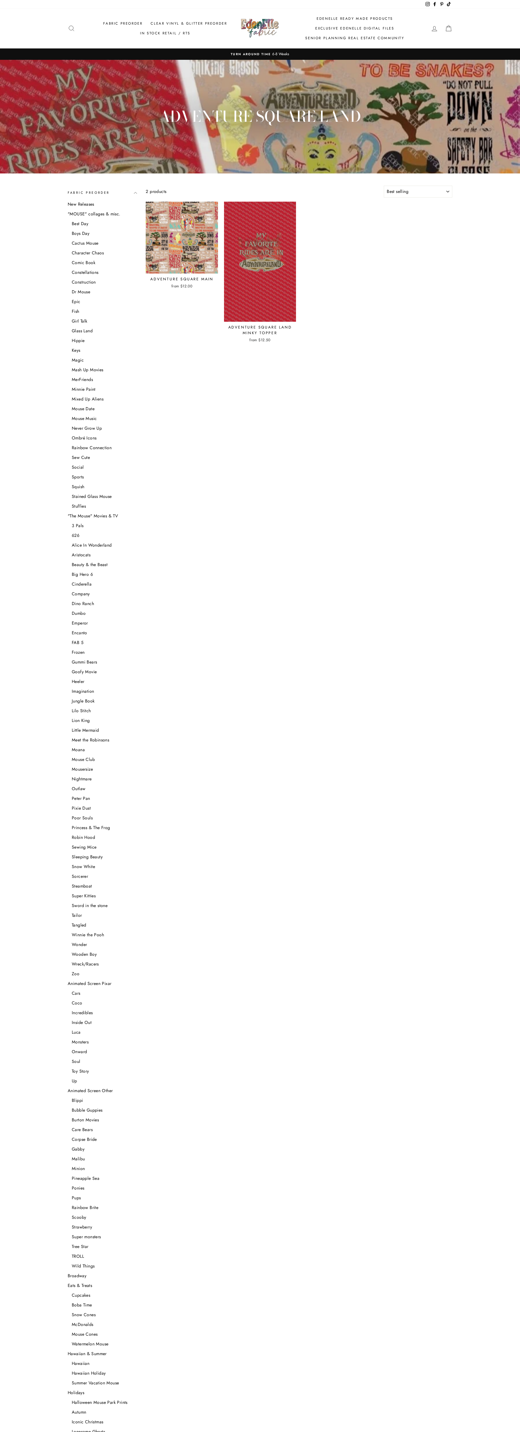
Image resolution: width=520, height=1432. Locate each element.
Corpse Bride (84, 1139)
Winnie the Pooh (88, 935)
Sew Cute (81, 457)
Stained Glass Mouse (92, 496)
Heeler (78, 681)
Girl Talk (79, 321)
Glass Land (82, 331)
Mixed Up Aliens (87, 399)
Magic (78, 360)
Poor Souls (82, 818)
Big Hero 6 (82, 574)
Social (78, 467)
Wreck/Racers (85, 964)
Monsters (80, 1042)
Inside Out (82, 1022)
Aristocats (81, 555)
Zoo (75, 974)
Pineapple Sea (85, 1178)
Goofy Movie (84, 672)
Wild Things (83, 1266)
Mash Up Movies (87, 370)
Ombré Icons (84, 438)
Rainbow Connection (92, 448)
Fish (75, 311)
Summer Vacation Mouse (95, 1383)
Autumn (79, 1412)
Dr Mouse (81, 292)
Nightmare (82, 779)
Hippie (78, 340)
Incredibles (82, 1013)
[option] (260, 54)
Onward (79, 1052)
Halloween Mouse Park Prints (100, 1402)
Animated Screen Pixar (89, 983)
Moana (78, 750)
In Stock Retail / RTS (165, 33)
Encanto (79, 633)
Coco (77, 1003)
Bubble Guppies (87, 1110)
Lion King (81, 720)
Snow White (83, 866)
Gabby (78, 1149)
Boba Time (82, 1305)
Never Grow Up (87, 428)
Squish (78, 487)
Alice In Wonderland (92, 545)
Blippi (77, 1100)
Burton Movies (85, 1120)
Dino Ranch (83, 603)
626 (75, 535)
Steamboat (82, 886)
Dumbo (79, 613)
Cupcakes (81, 1295)
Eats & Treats (80, 1285)
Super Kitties (84, 896)
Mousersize (82, 769)
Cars (76, 993)
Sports (78, 477)
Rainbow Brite (85, 1207)
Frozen (78, 652)
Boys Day (80, 233)
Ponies (78, 1188)
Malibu (78, 1159)
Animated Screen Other (90, 1091)
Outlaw (78, 789)
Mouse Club (83, 759)
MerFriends (82, 379)
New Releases (81, 204)
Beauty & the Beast (90, 564)
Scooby (79, 1217)
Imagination (83, 691)
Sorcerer (80, 876)
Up (74, 1081)
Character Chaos (88, 253)
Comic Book (83, 263)
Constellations (85, 272)
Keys (76, 350)
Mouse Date (83, 409)
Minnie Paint (84, 389)
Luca (76, 1032)
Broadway (77, 1276)
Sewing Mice (84, 847)
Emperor (80, 623)
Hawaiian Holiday (89, 1373)
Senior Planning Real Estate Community (354, 38)
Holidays (76, 1393)
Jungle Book (83, 701)
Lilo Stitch (81, 711)
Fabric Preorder (122, 23)
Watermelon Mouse (90, 1344)
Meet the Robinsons (90, 740)
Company (81, 594)
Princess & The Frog (91, 828)
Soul (76, 1061)
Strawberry (82, 1227)
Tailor (77, 915)
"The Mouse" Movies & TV (93, 516)
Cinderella (82, 584)
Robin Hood (83, 837)
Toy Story (80, 1071)
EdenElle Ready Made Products (355, 18)
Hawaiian (80, 1363)
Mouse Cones (85, 1334)
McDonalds (82, 1324)
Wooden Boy (84, 954)
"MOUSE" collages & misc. (94, 214)
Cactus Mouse (85, 243)
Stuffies (79, 506)
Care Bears (82, 1129)
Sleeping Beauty (87, 857)
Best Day (80, 224)
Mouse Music (84, 418)
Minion (78, 1168)
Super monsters (86, 1237)
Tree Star (80, 1246)
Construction (84, 282)
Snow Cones (84, 1315)
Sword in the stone (90, 905)
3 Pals (77, 526)
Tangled (79, 925)
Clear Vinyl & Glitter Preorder (189, 23)
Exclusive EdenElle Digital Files (354, 28)
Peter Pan (81, 798)
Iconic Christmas (87, 1422)
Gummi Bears (84, 662)
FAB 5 (77, 642)
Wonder (79, 944)
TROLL (78, 1256)
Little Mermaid (85, 730)
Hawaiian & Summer (87, 1354)
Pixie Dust (81, 808)
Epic (76, 301)
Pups (76, 1198)
